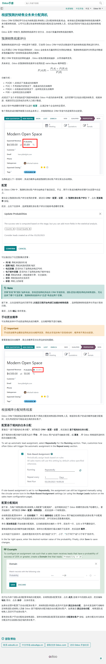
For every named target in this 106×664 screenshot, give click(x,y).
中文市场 (79, 8)
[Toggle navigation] (2, 8)
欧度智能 (69, 8)
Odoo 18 (97, 8)
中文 (88, 8)
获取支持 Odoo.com (56, 645)
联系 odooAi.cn (10, 645)
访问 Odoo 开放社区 (79, 645)
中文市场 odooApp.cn (32, 645)
